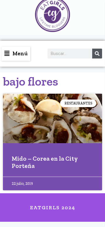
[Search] (97, 53)
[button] (15, 54)
